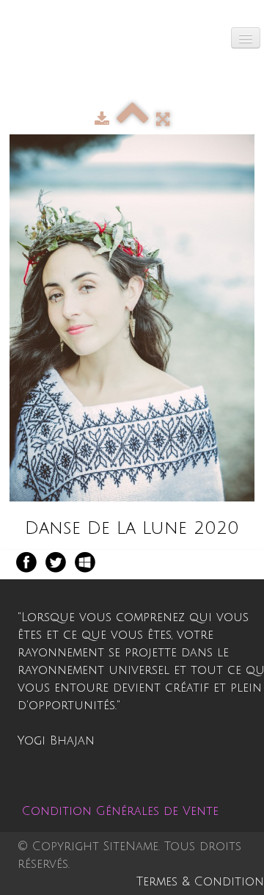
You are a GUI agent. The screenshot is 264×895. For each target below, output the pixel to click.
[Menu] (245, 37)
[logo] (23, 32)
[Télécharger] (102, 119)
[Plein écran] (162, 119)
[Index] (132, 119)
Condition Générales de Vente (120, 811)
